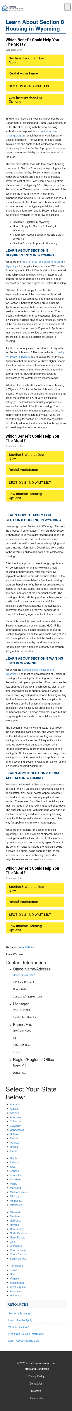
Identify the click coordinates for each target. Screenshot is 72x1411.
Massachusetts (19, 1192)
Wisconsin (16, 1291)
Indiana (14, 1162)
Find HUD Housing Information (26, 1334)
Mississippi (16, 1205)
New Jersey (17, 1229)
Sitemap (36, 1391)
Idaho (13, 1151)
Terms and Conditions (36, 1369)
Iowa (13, 1166)
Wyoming (15, 1295)
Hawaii (14, 1147)
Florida (14, 1138)
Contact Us (36, 1383)
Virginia (14, 1278)
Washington (17, 1282)
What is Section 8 (18, 1327)
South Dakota (18, 1258)
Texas (13, 1270)
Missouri (15, 1212)
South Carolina (19, 1254)
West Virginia (18, 1287)
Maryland (15, 1188)
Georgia (14, 1142)
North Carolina (18, 1233)
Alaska (14, 1108)
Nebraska (15, 1220)
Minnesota (16, 1200)
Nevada (14, 1225)
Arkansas (15, 1117)
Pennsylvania (18, 1250)
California (15, 1121)
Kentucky (15, 1175)
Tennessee (16, 1266)
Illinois (13, 1158)
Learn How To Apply (20, 1320)
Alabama (15, 1104)
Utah (13, 1274)
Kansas (14, 1171)
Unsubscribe (36, 1398)
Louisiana (15, 1179)
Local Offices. (26, 947)
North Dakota (17, 1237)
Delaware (15, 1134)
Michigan (15, 1196)
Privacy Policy (36, 1376)
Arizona (14, 1113)
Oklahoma (16, 1246)
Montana (15, 1216)
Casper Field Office (24, 975)
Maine (13, 1183)
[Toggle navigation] (67, 6)
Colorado (15, 1125)
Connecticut (17, 1130)
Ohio (13, 1241)
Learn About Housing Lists (23, 1340)
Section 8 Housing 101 (21, 1313)
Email (16, 1052)
